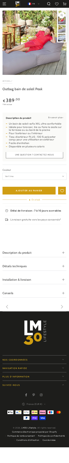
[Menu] (4, 4)
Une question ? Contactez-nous (34, 154)
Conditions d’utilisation (27, 440)
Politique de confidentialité (51, 436)
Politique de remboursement (21, 436)
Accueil (7, 81)
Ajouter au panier (29, 190)
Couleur (7, 169)
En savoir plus (55, 117)
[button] (48, 4)
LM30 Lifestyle (28, 427)
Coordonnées (49, 440)
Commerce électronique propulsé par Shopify (34, 431)
